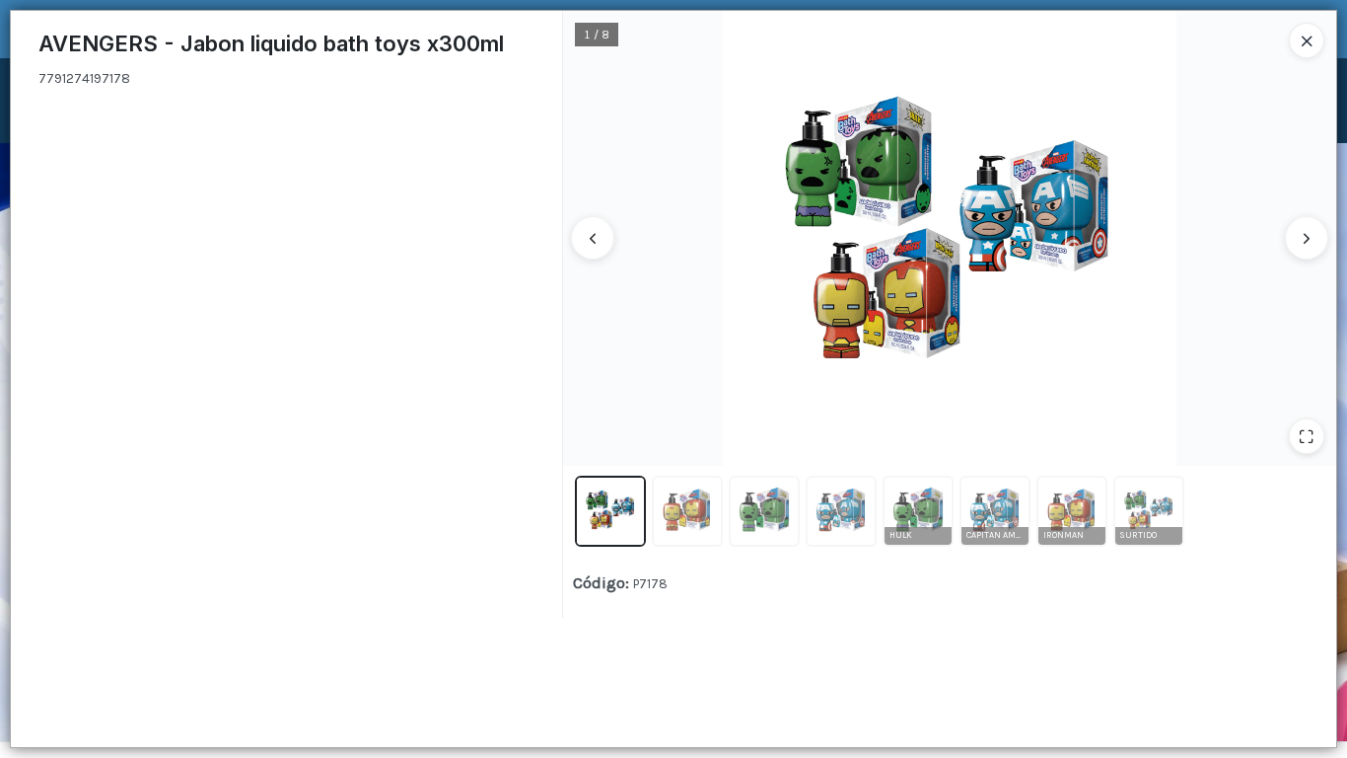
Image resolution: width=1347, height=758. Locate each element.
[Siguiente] (1306, 238)
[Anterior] (592, 238)
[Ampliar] (1306, 436)
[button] (610, 511)
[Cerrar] (1306, 40)
